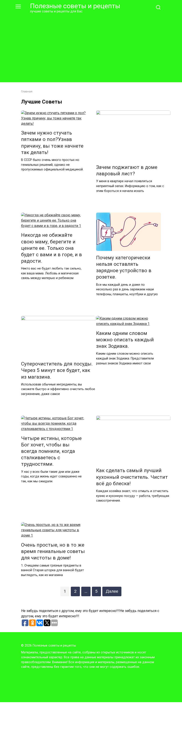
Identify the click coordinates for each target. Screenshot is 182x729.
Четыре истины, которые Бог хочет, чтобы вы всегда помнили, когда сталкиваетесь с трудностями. (51, 451)
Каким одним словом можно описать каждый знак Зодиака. (125, 339)
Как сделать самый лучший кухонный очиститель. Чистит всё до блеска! (132, 477)
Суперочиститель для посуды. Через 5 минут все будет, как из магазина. (57, 370)
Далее (112, 591)
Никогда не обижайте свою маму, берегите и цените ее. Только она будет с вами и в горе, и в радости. (51, 248)
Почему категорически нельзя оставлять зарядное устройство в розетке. (123, 267)
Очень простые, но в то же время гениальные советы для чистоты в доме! (53, 551)
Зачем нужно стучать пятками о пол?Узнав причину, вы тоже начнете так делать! (52, 142)
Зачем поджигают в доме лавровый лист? (126, 170)
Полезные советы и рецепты (75, 6)
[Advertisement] (91, 47)
